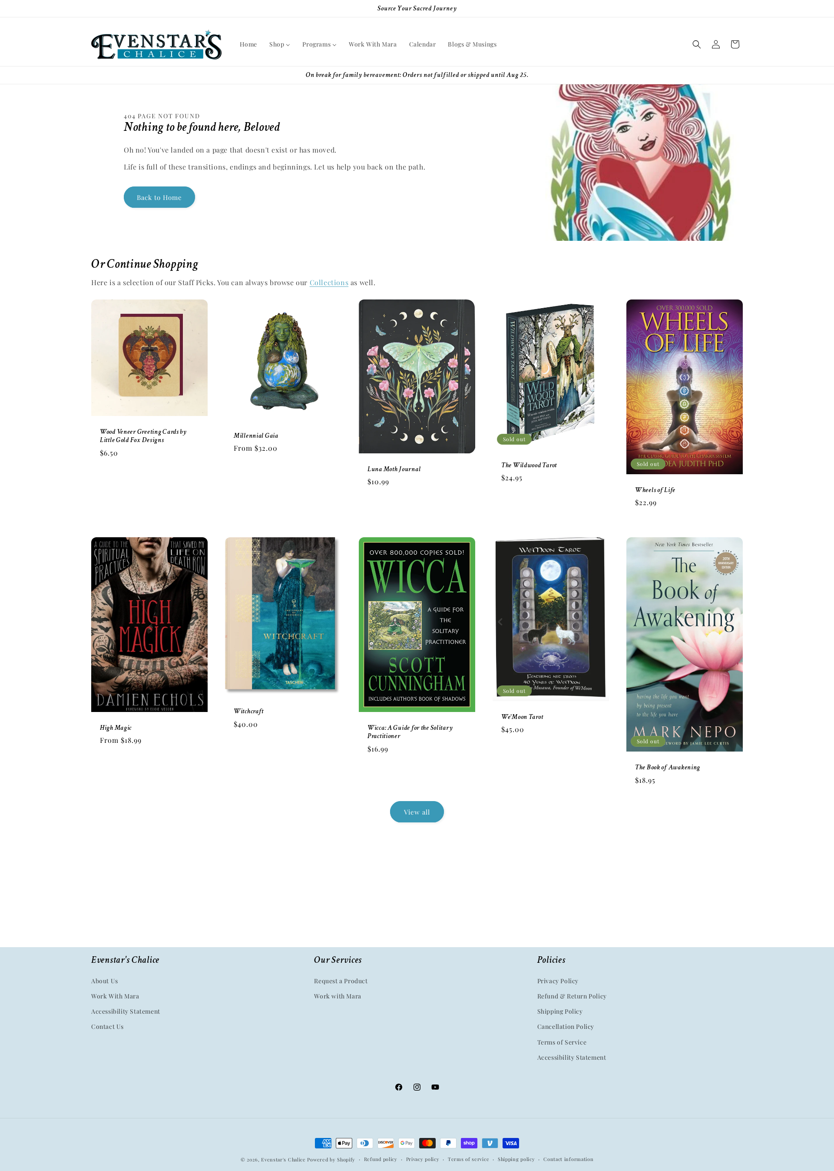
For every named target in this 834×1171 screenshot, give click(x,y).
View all (417, 812)
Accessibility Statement (125, 1012)
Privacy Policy (558, 981)
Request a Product (340, 981)
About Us (104, 981)
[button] (696, 44)
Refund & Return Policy (572, 996)
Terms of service (468, 1159)
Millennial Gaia (256, 436)
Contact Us (107, 1027)
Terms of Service (562, 1042)
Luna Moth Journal (393, 469)
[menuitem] (248, 44)
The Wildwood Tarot (529, 465)
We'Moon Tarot (522, 716)
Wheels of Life (655, 490)
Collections (329, 282)
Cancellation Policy (565, 1027)
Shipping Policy (560, 1012)
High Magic (116, 728)
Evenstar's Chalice (283, 1159)
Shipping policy (516, 1159)
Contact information (568, 1159)
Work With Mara (115, 996)
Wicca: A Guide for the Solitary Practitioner (410, 732)
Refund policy (380, 1159)
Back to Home (159, 197)
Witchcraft (249, 711)
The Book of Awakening (667, 767)
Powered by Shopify (331, 1159)
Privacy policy (423, 1159)
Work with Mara (337, 996)
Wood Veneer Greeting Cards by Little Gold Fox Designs (143, 436)
